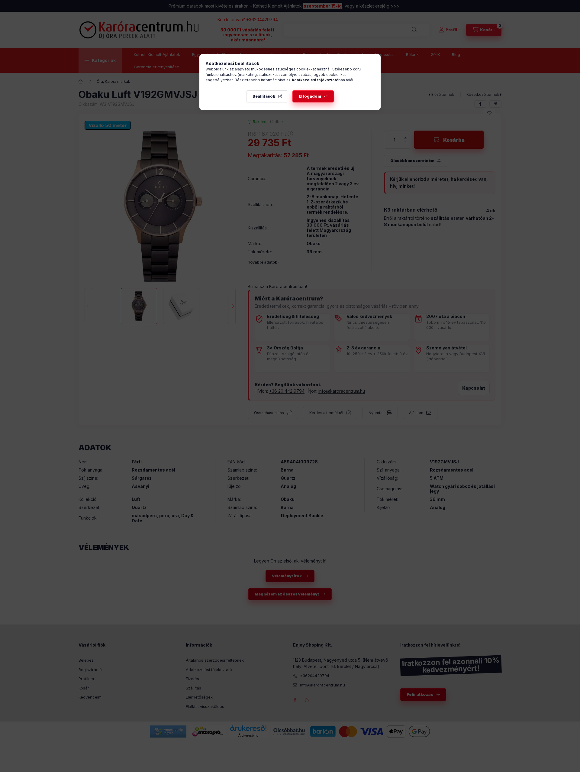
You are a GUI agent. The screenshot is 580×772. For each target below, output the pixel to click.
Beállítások (264, 96)
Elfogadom (310, 96)
